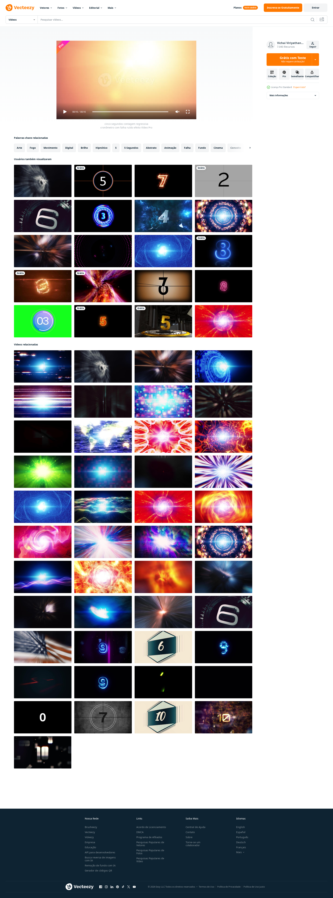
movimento (51, 147)
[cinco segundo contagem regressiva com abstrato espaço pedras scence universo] (223, 577)
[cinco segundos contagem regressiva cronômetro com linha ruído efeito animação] (42, 401)
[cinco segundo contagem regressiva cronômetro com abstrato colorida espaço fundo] (163, 542)
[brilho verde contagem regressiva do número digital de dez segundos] (163, 682)
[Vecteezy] (20, 7)
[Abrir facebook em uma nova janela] (100, 886)
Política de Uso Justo (254, 886)
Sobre (189, 837)
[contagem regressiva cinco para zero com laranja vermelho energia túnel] (223, 507)
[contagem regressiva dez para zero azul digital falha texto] (103, 647)
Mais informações (279, 95)
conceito (235, 147)
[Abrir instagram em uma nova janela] (106, 886)
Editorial (94, 7)
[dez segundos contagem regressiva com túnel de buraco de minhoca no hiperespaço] (103, 286)
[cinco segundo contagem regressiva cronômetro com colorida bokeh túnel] (223, 216)
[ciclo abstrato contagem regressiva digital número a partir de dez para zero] (223, 682)
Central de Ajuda (195, 827)
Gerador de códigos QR (98, 870)
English (240, 827)
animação (170, 147)
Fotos (61, 7)
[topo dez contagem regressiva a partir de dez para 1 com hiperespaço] (42, 682)
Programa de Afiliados (149, 837)
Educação (90, 847)
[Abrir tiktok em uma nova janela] (123, 886)
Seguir (312, 46)
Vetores (44, 7)
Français (241, 847)
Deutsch (241, 842)
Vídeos (77, 7)
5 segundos (131, 147)
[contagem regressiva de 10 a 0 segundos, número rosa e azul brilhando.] (223, 251)
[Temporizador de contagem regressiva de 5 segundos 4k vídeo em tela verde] (42, 321)
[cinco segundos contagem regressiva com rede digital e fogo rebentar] (223, 401)
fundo (202, 147)
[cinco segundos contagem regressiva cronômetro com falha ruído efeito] (42, 366)
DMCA (140, 832)
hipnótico (102, 147)
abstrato (151, 147)
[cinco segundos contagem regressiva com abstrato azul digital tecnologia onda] (103, 507)
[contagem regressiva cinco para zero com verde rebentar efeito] (42, 472)
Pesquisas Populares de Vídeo (150, 860)
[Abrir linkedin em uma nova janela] (111, 886)
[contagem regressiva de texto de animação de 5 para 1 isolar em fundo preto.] (103, 216)
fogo (33, 147)
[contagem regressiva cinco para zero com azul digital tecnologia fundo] (223, 366)
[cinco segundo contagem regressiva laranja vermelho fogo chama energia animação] (103, 577)
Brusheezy (91, 827)
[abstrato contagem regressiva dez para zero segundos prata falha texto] (42, 752)
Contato (190, 832)
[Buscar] (312, 19)
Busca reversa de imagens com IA (100, 859)
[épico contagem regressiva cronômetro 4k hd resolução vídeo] (163, 216)
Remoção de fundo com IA (100, 865)
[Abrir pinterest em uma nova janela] (117, 886)
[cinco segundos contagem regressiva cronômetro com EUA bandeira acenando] (42, 647)
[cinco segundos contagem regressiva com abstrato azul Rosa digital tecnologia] (42, 577)
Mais (110, 7)
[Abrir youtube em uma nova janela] (134, 886)
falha (187, 147)
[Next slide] (247, 148)
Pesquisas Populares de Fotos (150, 852)
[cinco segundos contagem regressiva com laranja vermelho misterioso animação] (42, 542)
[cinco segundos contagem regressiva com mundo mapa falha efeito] (103, 436)
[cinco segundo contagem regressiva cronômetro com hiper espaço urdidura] (103, 542)
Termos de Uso (206, 886)
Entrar (315, 7)
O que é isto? (299, 87)
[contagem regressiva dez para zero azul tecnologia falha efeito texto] (223, 647)
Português (242, 837)
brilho (84, 147)
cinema (218, 147)
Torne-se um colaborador (193, 844)
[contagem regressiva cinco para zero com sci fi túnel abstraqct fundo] (223, 436)
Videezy (89, 837)
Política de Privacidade (229, 886)
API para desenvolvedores (100, 852)
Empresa (90, 842)
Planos (238, 7)
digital (69, 147)
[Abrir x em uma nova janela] (128, 886)
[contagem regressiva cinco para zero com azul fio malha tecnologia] (163, 251)
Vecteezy (90, 832)
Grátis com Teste (293, 59)
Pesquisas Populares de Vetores (150, 844)
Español (240, 832)
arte (19, 147)
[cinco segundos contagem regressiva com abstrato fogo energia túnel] (163, 577)
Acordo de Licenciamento (151, 827)
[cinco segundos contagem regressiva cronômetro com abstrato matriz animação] (103, 401)
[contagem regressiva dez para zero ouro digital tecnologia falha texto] (223, 717)
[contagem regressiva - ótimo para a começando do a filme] (163, 286)
